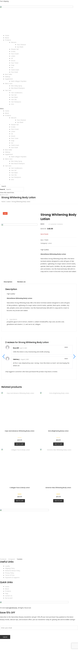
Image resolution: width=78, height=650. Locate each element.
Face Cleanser (21, 44)
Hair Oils (14, 99)
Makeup (7, 77)
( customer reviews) (56, 224)
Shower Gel (15, 49)
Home (7, 35)
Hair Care (8, 90)
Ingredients (13, 319)
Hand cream (15, 70)
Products (8, 40)
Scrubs (13, 51)
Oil (12, 58)
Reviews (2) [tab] (21, 282)
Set (12, 67)
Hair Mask (14, 97)
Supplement (9, 79)
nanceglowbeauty (11, 608)
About (7, 38)
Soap (12, 65)
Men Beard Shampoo (18, 88)
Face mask (14, 72)
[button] (39, 108)
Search (2, 189)
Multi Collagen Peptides (18, 81)
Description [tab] (8, 282)
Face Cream (15, 54)
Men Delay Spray (16, 86)
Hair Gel (13, 95)
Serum (13, 61)
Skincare (13, 42)
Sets (12, 104)
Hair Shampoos (16, 102)
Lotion (13, 56)
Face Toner (14, 63)
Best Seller (8, 74)
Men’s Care (8, 83)
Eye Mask (20, 47)
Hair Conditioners (16, 93)
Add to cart (19, 444)
